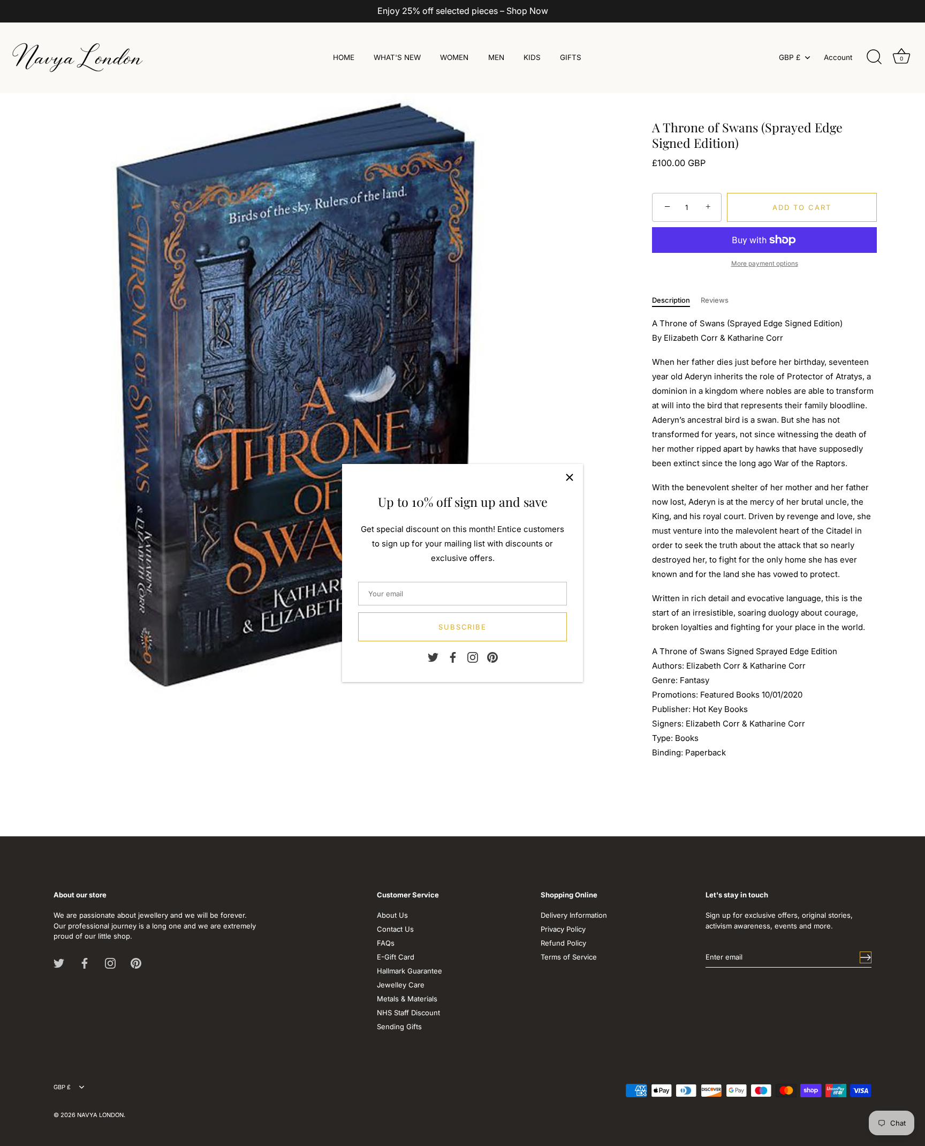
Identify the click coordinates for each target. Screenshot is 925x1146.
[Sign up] (865, 957)
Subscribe (462, 627)
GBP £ (789, 57)
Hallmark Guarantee (409, 971)
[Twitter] (433, 656)
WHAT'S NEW (397, 57)
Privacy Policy (563, 929)
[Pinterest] (492, 656)
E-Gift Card (395, 957)
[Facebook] (453, 656)
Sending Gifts (399, 1026)
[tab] (676, 300)
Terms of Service (569, 957)
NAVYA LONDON (100, 1115)
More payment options (764, 263)
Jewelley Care (400, 984)
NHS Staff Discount (408, 1012)
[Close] (569, 477)
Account (838, 57)
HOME (343, 57)
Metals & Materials (407, 998)
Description (671, 300)
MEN (496, 57)
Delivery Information (574, 915)
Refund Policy (563, 943)
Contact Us (395, 929)
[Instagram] (472, 656)
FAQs (386, 943)
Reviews (715, 300)
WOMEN (454, 57)
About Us (392, 915)
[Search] (874, 57)
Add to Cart (801, 207)
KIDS (532, 57)
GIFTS (570, 57)
